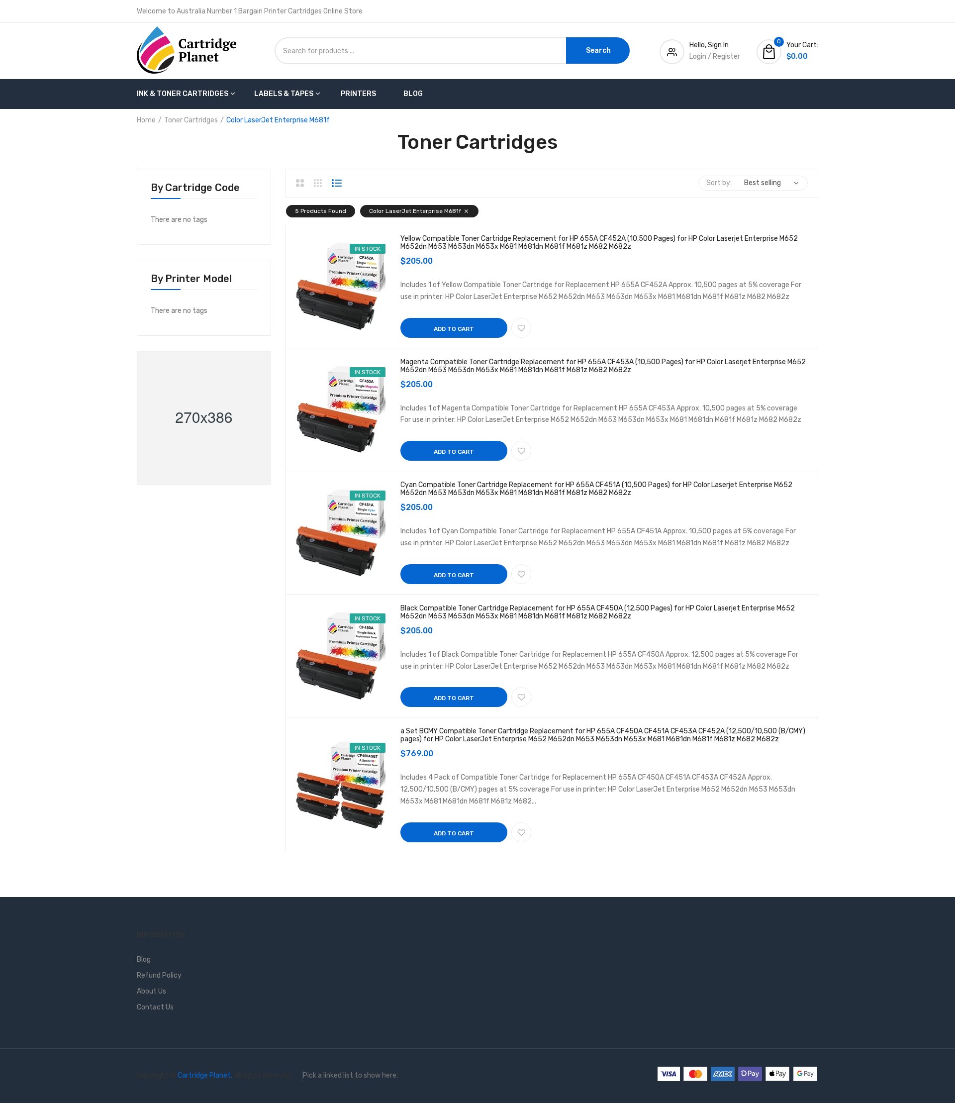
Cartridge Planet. (205, 1075)
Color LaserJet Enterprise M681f (415, 210)
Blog (413, 94)
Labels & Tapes (283, 94)
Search (598, 50)
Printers (358, 94)
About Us (151, 991)
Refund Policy (159, 975)
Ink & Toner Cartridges (182, 94)
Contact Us (155, 1007)
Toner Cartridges (191, 120)
